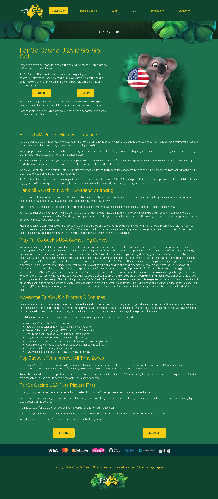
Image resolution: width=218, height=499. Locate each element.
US (134, 10)
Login (114, 10)
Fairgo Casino (88, 10)
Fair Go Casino (83, 467)
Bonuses (155, 10)
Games (182, 10)
